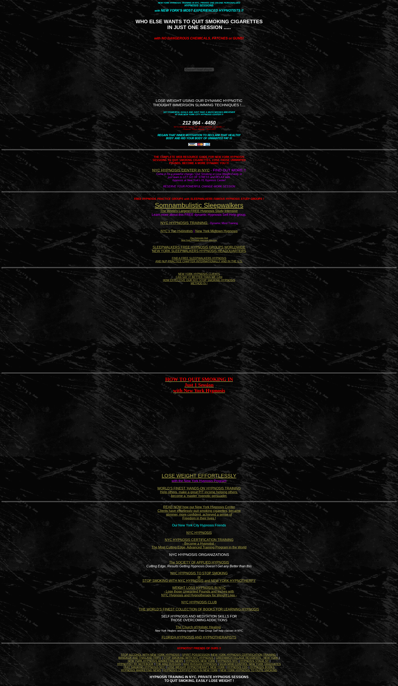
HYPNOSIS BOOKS (262, 667)
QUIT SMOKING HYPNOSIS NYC (144, 667)
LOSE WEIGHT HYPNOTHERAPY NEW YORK (196, 667)
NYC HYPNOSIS (199, 533)
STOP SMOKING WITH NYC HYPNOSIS (188, 657)
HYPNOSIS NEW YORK (200, 661)
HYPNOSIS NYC (227, 661)
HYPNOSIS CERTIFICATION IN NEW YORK (190, 670)
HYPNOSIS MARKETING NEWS (141, 670)
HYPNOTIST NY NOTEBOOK (135, 664)
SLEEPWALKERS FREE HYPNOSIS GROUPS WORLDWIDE (199, 247)
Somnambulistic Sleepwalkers (199, 205)
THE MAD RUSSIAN (168, 664)
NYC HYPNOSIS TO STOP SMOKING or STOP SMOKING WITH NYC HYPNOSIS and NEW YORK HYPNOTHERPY (199, 576)
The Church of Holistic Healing (198, 627)
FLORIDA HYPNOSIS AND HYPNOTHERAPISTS (199, 637)
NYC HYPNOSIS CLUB (199, 602)
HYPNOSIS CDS (237, 667)
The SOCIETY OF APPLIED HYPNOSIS (199, 562)
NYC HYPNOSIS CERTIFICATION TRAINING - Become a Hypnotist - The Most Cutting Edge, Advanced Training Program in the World (199, 543)
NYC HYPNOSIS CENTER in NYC (181, 170)
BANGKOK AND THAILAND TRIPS (139, 657)
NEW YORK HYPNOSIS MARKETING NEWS (155, 661)
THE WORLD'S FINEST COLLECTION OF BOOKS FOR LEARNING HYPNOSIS (199, 609)
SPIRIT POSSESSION (196, 654)
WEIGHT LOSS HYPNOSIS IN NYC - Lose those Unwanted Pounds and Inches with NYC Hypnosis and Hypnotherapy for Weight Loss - (199, 591)
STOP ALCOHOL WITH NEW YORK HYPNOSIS (150, 654)
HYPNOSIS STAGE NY (254, 661)
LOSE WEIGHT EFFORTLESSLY (199, 475)
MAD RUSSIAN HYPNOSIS (200, 664)
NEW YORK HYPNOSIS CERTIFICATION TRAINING (243, 654)
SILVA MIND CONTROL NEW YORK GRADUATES (250, 664)
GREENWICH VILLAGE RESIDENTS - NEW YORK (247, 657)
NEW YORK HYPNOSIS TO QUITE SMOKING (248, 670)
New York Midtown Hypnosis (216, 231)
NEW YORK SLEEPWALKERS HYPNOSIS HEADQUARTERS (199, 251)
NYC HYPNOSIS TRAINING (184, 223)
